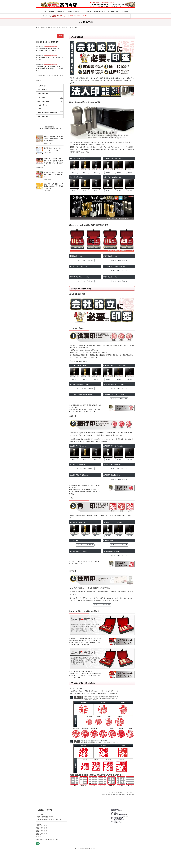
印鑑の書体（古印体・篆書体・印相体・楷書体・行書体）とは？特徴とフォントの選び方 (49, 69)
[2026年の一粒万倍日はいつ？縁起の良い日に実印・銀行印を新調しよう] (39, 186)
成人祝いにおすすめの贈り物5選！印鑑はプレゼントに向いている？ (53, 174)
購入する (74, 172)
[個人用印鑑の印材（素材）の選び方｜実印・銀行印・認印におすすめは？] (39, 138)
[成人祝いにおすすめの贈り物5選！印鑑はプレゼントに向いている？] (39, 174)
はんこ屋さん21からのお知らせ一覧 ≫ (50, 75)
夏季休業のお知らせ (58, 16)
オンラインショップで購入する (85, 260)
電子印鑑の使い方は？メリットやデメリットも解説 (53, 149)
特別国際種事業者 (49, 127)
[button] (77, 15)
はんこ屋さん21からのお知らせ (50, 46)
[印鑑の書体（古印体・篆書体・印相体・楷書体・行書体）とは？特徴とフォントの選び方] (39, 161)
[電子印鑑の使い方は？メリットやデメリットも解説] (39, 150)
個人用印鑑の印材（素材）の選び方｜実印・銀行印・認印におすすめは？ (53, 139)
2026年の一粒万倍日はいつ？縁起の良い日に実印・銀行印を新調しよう (53, 186)
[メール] (38, 843)
